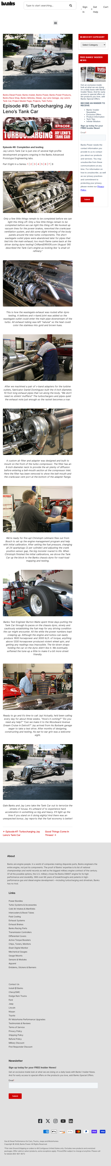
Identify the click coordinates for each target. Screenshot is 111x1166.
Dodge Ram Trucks (18, 996)
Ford (11, 1000)
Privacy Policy (15, 1031)
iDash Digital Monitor (18, 948)
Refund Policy (15, 1039)
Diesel (38, 98)
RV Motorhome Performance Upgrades (27, 1019)
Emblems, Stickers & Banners (22, 967)
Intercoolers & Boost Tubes (21, 912)
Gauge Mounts (15, 955)
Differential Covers (17, 936)
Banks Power (42, 95)
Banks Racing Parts (18, 928)
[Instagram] (55, 1121)
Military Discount (16, 1043)
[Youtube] (63, 1121)
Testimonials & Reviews (19, 1023)
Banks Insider (28, 95)
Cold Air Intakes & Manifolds (22, 908)
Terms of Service (17, 1027)
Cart (105, 6)
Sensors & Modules (18, 959)
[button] (55, 22)
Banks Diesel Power (12, 95)
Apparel (12, 963)
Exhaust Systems (17, 920)
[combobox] (50, 5)
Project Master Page (22, 101)
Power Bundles (16, 901)
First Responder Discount (20, 1046)
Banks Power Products (60, 95)
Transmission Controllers (20, 932)
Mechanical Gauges (18, 951)
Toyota (12, 1015)
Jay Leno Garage (51, 98)
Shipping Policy (16, 1035)
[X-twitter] (48, 1121)
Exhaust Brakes (16, 924)
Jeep (11, 1004)
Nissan (12, 1011)
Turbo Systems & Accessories (23, 905)
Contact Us (14, 984)
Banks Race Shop (11, 98)
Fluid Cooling (15, 916)
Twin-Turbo (47, 101)
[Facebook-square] (40, 1121)
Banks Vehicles (28, 98)
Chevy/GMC (14, 992)
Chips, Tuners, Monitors (20, 944)
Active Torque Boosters (20, 940)
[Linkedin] (71, 1121)
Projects (36, 101)
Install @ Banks (16, 988)
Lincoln (12, 1007)
